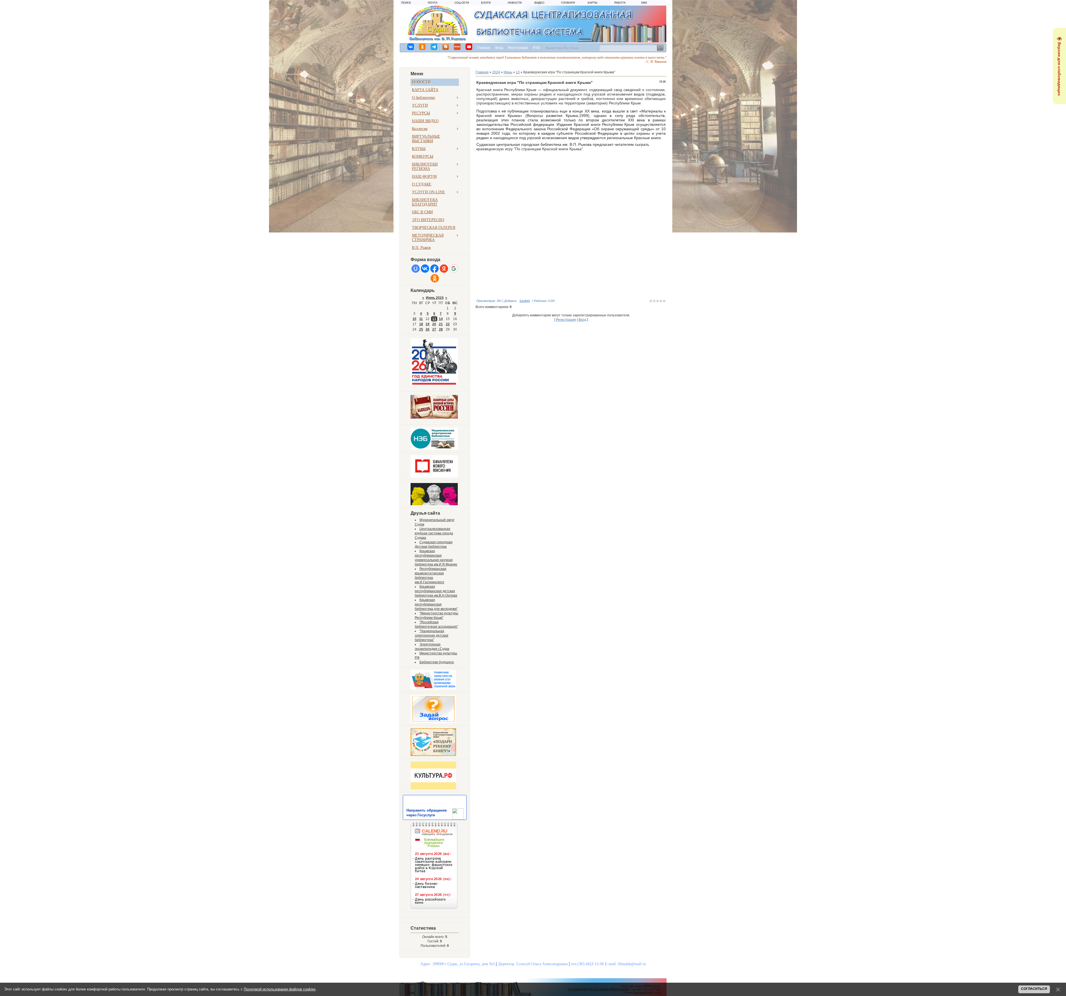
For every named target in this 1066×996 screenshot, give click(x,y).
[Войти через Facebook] (434, 268)
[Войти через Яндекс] (444, 268)
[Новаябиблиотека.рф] (434, 476)
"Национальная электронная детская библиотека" (431, 635)
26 (427, 329)
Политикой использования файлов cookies (280, 989)
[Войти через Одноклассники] (435, 278)
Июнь (508, 72)
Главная (483, 48)
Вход (499, 48)
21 (441, 324)
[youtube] (469, 46)
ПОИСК (406, 2)
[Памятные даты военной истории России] (434, 417)
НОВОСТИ (515, 2)
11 (421, 319)
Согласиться (1034, 989)
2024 (496, 72)
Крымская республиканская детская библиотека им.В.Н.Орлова (436, 591)
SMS (644, 2)
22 (448, 324)
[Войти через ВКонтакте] (425, 268)
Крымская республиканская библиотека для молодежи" (436, 604)
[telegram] (434, 46)
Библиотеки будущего (436, 662)
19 (427, 324)
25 (421, 329)
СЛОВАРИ (568, 2)
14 (441, 319)
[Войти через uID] (415, 268)
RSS (536, 48)
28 (441, 329)
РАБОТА (620, 2)
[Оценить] (433, 688)
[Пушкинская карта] (434, 504)
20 (434, 324)
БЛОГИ (486, 2)
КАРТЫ (592, 2)
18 (421, 324)
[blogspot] (446, 46)
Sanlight (524, 300)
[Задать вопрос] (433, 722)
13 (434, 319)
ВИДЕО (539, 2)
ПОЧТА (433, 2)
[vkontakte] (411, 46)
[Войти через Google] (453, 268)
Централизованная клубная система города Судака (434, 533)
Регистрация (518, 48)
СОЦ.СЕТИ (461, 2)
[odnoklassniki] (422, 46)
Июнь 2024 (435, 298)
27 (434, 329)
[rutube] (457, 46)
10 (414, 319)
